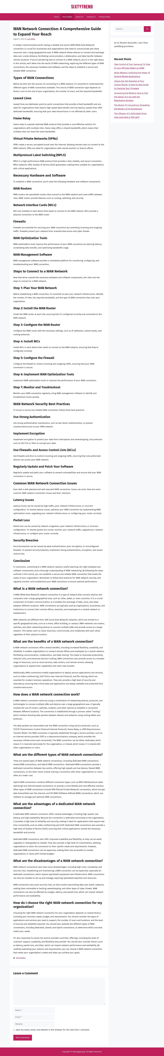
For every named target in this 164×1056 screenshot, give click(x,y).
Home (56, 17)
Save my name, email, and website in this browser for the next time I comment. (53, 1030)
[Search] (147, 29)
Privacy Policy (104, 17)
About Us (79, 17)
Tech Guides (67, 17)
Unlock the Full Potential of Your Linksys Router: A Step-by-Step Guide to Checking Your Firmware (131, 85)
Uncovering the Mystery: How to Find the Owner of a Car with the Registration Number (131, 97)
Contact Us (91, 17)
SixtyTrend (80, 1052)
